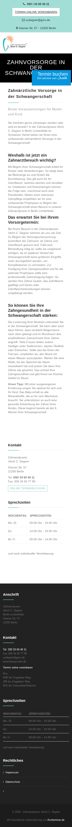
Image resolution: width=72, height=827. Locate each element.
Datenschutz (13, 781)
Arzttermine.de (56, 819)
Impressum (12, 772)
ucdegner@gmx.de (38, 20)
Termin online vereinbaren (18, 667)
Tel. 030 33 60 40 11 (14, 649)
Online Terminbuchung (27, 488)
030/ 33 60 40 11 (24, 477)
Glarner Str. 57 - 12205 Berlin (37, 28)
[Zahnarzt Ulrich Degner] (25, 43)
